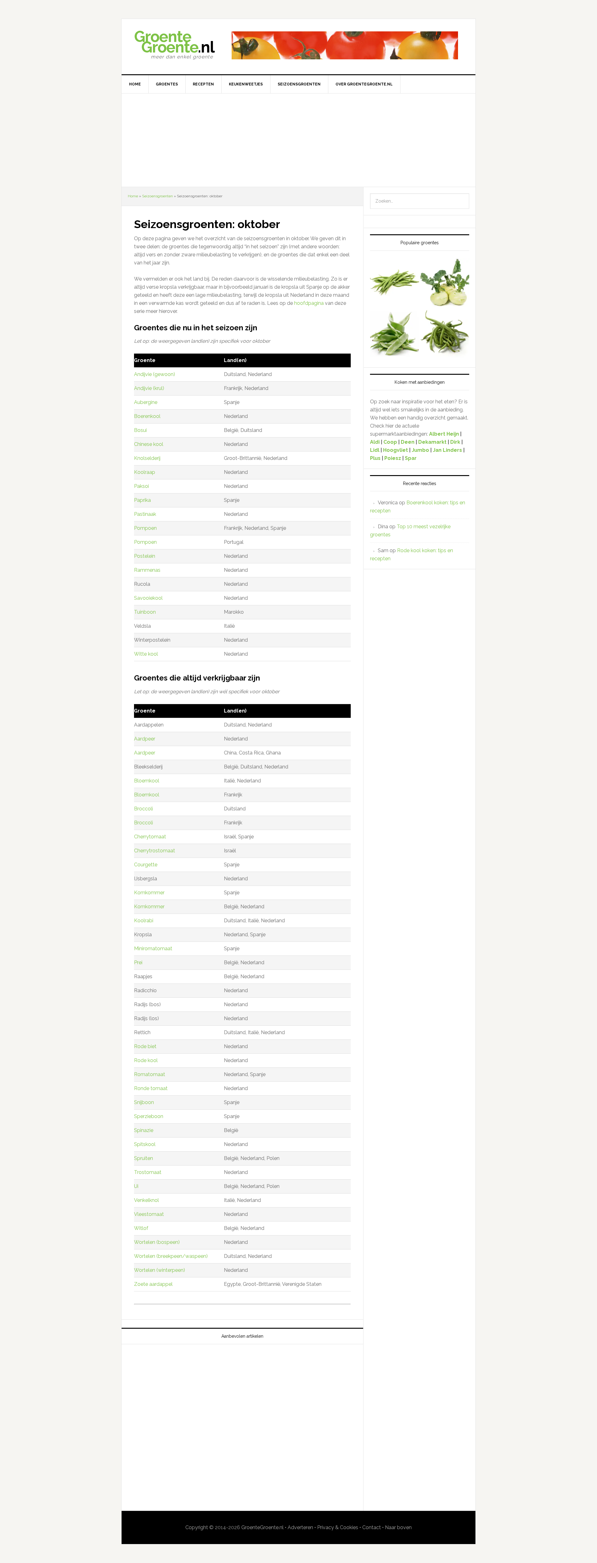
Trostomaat (147, 1172)
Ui (136, 1186)
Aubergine (145, 402)
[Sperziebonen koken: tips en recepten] (445, 334)
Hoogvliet (395, 450)
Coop (390, 442)
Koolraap (144, 472)
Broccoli (143, 809)
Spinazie (143, 1130)
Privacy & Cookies (337, 1527)
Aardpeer (144, 739)
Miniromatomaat (153, 948)
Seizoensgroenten (157, 196)
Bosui (140, 430)
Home (133, 196)
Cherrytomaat (150, 837)
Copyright (196, 1527)
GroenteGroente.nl (262, 1527)
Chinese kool (148, 444)
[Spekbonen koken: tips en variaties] (394, 283)
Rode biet (145, 1046)
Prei (138, 962)
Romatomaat (149, 1074)
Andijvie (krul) (149, 388)
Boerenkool (147, 416)
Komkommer (149, 893)
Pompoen (145, 528)
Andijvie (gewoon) (154, 374)
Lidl (374, 450)
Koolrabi (143, 921)
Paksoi (141, 486)
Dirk (455, 442)
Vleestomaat (149, 1214)
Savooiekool (148, 598)
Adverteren (300, 1527)
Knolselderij (147, 458)
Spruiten (143, 1158)
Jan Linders (448, 450)
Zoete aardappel (153, 1284)
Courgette (145, 865)
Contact (371, 1527)
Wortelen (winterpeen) (159, 1270)
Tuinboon (145, 612)
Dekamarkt (432, 442)
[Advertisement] (298, 140)
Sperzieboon (148, 1116)
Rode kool (146, 1060)
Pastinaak (145, 514)
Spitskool (144, 1144)
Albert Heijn (444, 434)
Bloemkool (146, 781)
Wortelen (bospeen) (157, 1242)
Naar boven (398, 1527)
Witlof (141, 1228)
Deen (407, 442)
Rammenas (147, 570)
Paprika (142, 500)
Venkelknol (146, 1200)
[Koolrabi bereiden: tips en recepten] (445, 283)
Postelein (144, 556)
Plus (376, 458)
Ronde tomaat (151, 1088)
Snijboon (144, 1102)
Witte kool (146, 654)
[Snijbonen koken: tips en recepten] (394, 334)
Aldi (375, 442)
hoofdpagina (309, 303)
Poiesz (392, 458)
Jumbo (420, 450)
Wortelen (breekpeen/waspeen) (171, 1256)
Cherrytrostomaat (154, 851)
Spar (411, 458)
